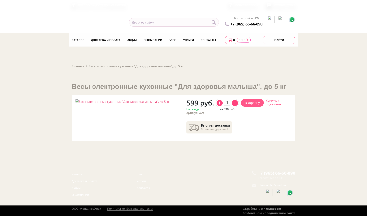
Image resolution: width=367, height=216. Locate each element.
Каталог (78, 40)
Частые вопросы (245, 5)
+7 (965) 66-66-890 (246, 24)
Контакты (208, 40)
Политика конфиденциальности (130, 208)
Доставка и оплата (105, 40)
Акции (132, 40)
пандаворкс (273, 208)
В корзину (252, 103)
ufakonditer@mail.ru (272, 185)
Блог (172, 40)
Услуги (188, 40)
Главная (78, 66)
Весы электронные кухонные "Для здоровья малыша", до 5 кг (136, 66)
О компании (153, 40)
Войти (279, 40)
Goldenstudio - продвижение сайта (269, 213)
